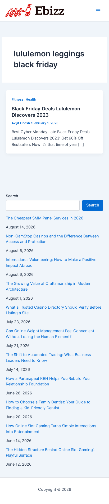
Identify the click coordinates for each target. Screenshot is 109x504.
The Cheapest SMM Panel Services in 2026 (44, 218)
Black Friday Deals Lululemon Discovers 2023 (46, 112)
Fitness (18, 99)
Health (31, 99)
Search (12, 196)
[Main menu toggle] (98, 10)
